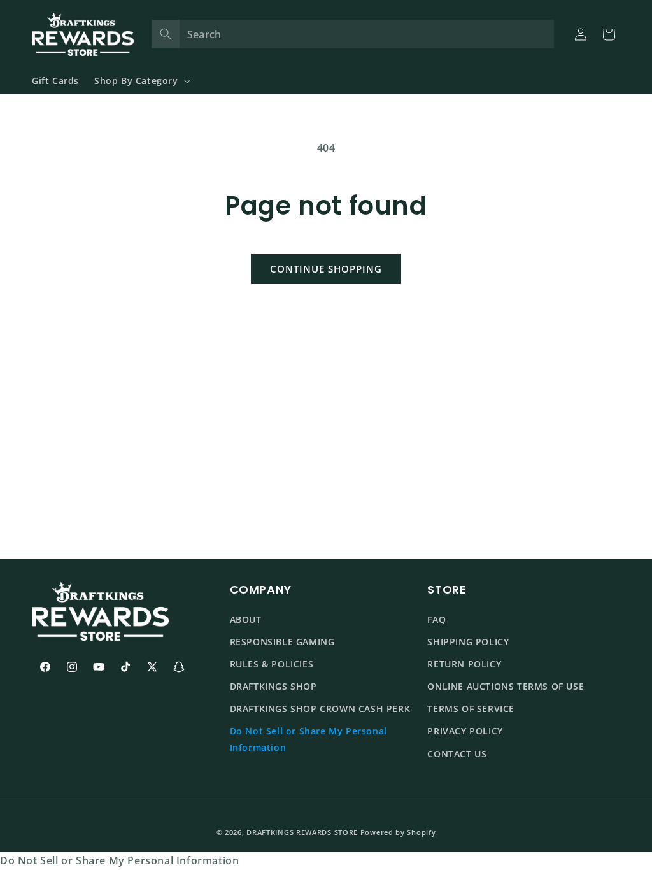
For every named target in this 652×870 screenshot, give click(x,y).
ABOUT (246, 619)
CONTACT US (456, 754)
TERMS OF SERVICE (470, 708)
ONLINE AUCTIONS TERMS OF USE (505, 686)
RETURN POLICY (464, 664)
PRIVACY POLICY (464, 731)
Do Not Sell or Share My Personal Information (308, 739)
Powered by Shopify (398, 832)
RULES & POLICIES (272, 664)
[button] (141, 81)
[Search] (166, 34)
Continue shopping (326, 268)
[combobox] (353, 34)
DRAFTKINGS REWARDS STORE (302, 832)
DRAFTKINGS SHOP (273, 686)
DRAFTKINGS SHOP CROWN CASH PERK (320, 708)
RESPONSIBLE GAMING (282, 642)
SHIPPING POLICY (468, 642)
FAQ (436, 619)
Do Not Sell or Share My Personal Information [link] (119, 860)
